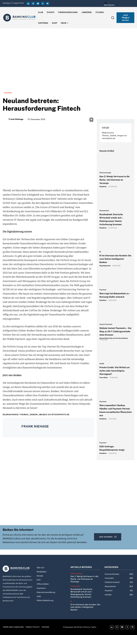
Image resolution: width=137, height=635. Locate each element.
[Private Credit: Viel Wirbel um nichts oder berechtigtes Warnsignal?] (115, 353)
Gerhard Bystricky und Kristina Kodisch (113, 338)
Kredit (101, 364)
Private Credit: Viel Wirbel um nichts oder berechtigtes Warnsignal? (114, 370)
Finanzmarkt (104, 211)
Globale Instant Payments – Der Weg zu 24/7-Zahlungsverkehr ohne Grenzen (115, 331)
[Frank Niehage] (5, 119)
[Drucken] (51, 179)
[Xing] (33, 3)
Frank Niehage (16, 119)
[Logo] (19, 18)
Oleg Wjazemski (105, 265)
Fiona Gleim (103, 377)
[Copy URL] (57, 179)
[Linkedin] (28, 3)
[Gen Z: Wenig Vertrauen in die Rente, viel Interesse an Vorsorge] (115, 162)
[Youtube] (38, 3)
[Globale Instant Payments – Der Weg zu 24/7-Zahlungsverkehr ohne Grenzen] (115, 314)
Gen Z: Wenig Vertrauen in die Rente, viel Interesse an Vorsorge (114, 179)
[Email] (32, 179)
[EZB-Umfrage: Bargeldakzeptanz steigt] (115, 432)
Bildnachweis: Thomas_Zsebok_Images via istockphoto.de (114, 135)
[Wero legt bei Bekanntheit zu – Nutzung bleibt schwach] (115, 279)
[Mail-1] (47, 3)
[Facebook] (42, 3)
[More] (63, 179)
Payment (8, 93)
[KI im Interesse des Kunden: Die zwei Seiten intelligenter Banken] (115, 241)
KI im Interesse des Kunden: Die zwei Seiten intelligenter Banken (115, 259)
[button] (113, 18)
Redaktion (103, 186)
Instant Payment (105, 324)
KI (100, 252)
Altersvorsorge (105, 173)
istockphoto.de (60, 414)
